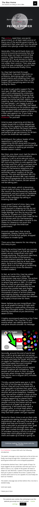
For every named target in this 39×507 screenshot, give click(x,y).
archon (8, 38)
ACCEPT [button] (23, 504)
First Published (5, 450)
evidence (5, 117)
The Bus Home (9, 2)
